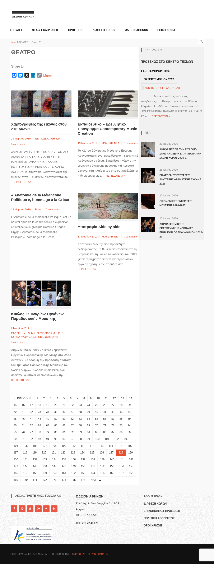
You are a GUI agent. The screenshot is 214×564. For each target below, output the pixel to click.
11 (106, 398)
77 (31, 432)
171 (35, 479)
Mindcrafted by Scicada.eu (90, 554)
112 (92, 445)
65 (55, 425)
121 (53, 452)
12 (114, 398)
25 (96, 405)
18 (39, 405)
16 (23, 405)
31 (23, 411)
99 (88, 439)
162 (73, 473)
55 (96, 418)
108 (54, 445)
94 (47, 439)
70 (96, 425)
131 (25, 459)
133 (44, 459)
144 (25, 466)
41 (104, 411)
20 (55, 405)
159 (44, 473)
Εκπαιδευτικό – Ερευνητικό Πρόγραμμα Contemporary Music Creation (107, 129)
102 (116, 439)
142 (131, 459)
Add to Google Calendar (162, 88)
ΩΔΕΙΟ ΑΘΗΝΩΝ (51, 138)
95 (55, 439)
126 (101, 452)
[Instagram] (22, 508)
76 (23, 432)
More (47, 76)
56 (104, 418)
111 (83, 445)
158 (35, 473)
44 (129, 411)
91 (23, 439)
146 (44, 466)
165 (102, 473)
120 (44, 452)
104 (16, 445)
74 (129, 425)
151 (92, 466)
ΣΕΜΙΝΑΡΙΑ (51, 336)
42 (112, 411)
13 (122, 398)
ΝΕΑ (37, 138)
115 (120, 445)
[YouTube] (30, 508)
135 (64, 459)
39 (88, 411)
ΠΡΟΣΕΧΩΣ (75, 30)
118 (25, 452)
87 (112, 432)
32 (31, 411)
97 (72, 439)
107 (44, 445)
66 (63, 425)
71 (104, 425)
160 (54, 473)
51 (63, 418)
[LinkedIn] (54, 508)
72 (112, 425)
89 (129, 432)
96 (63, 439)
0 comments (18, 144)
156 (16, 473)
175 (73, 479)
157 (25, 473)
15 (15, 405)
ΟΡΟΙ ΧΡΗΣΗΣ (153, 525)
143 (16, 466)
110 (73, 445)
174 (64, 479)
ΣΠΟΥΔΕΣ (16, 30)
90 (15, 439)
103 (126, 439)
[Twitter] (46, 508)
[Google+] (38, 508)
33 (39, 411)
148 (64, 466)
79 (47, 432)
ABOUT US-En (153, 496)
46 (23, 418)
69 (88, 425)
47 (31, 418)
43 (121, 411)
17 (31, 405)
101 (107, 439)
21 (63, 405)
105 (25, 445)
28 (121, 405)
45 (15, 418)
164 (92, 473)
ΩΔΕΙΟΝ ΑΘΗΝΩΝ (136, 30)
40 (96, 411)
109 (64, 445)
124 (82, 452)
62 (31, 425)
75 (15, 432)
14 (130, 398)
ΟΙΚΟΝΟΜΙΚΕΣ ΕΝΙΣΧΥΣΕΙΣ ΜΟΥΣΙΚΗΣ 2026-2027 (175, 203)
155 (131, 466)
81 (63, 432)
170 (25, 479)
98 (80, 439)
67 (72, 425)
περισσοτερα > (22, 182)
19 (47, 405)
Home (13, 42)
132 (35, 459)
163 (83, 473)
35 (55, 411)
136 (73, 459)
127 (111, 452)
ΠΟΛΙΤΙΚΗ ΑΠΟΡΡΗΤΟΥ (159, 518)
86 (104, 432)
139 (102, 459)
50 (55, 418)
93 (39, 439)
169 (16, 479)
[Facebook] (14, 508)
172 (44, 479)
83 (80, 432)
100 (97, 439)
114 (111, 445)
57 (112, 418)
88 (121, 432)
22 (72, 405)
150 (83, 466)
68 (80, 425)
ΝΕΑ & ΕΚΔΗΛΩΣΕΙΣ (45, 30)
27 (112, 405)
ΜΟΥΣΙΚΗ (107, 143)
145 (35, 466)
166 (112, 473)
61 (23, 425)
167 (121, 473)
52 (72, 418)
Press (38, 209)
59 (129, 418)
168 (131, 473)
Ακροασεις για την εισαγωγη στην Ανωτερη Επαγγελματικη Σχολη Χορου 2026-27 (180, 153)
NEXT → (95, 479)
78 (39, 432)
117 (16, 452)
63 (39, 425)
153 (112, 466)
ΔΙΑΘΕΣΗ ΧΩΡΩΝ (104, 30)
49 (47, 418)
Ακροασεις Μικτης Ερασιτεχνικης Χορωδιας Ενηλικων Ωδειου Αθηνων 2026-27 (181, 230)
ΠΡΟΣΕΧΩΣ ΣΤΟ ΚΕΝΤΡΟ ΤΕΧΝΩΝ (167, 61)
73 (121, 425)
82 (72, 432)
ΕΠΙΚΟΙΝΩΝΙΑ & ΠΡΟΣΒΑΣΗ (162, 510)
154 (121, 466)
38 (80, 411)
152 (102, 466)
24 (88, 405)
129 (130, 452)
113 (101, 445)
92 (31, 439)
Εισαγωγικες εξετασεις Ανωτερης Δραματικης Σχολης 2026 (180, 179)
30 (15, 411)
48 (39, 418)
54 (88, 418)
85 (96, 432)
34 (47, 411)
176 (83, 479)
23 (80, 405)
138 (92, 459)
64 (47, 425)
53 (80, 418)
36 (63, 411)
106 (35, 445)
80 (55, 432)
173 (54, 479)
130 (16, 459)
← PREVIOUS (22, 398)
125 (92, 452)
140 (112, 459)
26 (104, 405)
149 (73, 466)
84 (88, 432)
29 (129, 405)
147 (54, 466)
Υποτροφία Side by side (99, 227)
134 (54, 459)
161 (64, 473)
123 (73, 452)
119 (34, 452)
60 (15, 425)
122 (63, 452)
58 (121, 418)
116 (129, 445)
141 (121, 459)
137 (83, 459)
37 (72, 411)
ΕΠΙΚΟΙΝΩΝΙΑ (166, 30)
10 (98, 398)
